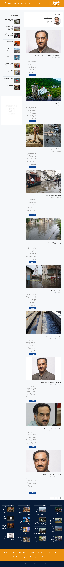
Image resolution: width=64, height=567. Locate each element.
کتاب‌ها (10, 3)
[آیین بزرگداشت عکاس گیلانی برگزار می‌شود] (10, 535)
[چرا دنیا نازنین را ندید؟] (17, 57)
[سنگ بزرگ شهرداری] (17, 80)
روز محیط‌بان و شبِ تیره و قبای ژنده (51, 382)
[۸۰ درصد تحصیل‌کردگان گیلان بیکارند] (42, 530)
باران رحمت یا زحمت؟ (55, 290)
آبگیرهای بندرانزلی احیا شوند (53, 195)
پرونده (23, 557)
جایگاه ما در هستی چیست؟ (53, 149)
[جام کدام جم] (43, 89)
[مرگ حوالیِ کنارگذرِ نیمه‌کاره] (17, 21)
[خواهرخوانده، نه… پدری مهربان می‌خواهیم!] (17, 28)
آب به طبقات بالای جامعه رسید (9, 34)
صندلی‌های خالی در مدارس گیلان (56, 514)
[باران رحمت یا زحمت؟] (43, 276)
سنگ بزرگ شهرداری (8, 78)
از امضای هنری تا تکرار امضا (8, 86)
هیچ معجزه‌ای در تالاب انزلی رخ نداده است (49, 428)
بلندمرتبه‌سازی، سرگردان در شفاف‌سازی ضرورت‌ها (48, 55)
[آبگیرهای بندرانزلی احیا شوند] (43, 181)
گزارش (36, 3)
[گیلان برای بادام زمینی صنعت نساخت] (42, 538)
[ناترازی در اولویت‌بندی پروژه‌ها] (43, 322)
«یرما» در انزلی (4, 517)
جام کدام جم (57, 103)
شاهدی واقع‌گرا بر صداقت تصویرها (9, 64)
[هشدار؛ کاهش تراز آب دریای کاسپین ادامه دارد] (17, 50)
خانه (40, 3)
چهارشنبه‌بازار (45, 557)
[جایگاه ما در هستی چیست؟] (43, 135)
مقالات (14, 3)
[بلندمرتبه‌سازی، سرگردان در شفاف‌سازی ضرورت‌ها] (43, 41)
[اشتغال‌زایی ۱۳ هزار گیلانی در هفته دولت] (42, 519)
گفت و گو (31, 3)
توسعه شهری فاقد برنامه (54, 243)
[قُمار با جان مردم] (17, 72)
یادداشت (26, 3)
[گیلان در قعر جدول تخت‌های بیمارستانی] (58, 520)
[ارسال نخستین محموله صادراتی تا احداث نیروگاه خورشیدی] (42, 509)
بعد (53, 498)
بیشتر (6, 4)
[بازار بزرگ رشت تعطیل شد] (26, 539)
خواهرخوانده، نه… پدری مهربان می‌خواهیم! (9, 28)
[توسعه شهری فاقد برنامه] (43, 229)
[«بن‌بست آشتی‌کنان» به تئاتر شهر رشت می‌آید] (10, 525)
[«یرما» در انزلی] (10, 518)
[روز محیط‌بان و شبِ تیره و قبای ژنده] (43, 368)
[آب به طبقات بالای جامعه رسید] (17, 35)
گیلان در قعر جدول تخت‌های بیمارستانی (52, 521)
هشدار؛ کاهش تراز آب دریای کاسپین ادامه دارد (8, 50)
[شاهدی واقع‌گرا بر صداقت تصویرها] (17, 65)
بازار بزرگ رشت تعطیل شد (20, 539)
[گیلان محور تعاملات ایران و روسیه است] (26, 529)
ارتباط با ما (14, 557)
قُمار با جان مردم (9, 71)
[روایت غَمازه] (17, 43)
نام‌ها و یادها (20, 3)
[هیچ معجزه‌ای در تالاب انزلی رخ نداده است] (43, 414)
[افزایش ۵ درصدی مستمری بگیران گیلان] (58, 538)
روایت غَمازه (10, 41)
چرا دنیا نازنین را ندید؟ (8, 56)
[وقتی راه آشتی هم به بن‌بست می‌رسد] (10, 509)
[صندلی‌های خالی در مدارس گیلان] (58, 509)
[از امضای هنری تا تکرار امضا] (17, 87)
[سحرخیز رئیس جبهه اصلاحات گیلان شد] (26, 509)
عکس (30, 557)
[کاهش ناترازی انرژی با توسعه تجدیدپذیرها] (58, 528)
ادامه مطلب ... (32, 75)
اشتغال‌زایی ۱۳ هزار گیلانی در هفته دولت (40, 523)
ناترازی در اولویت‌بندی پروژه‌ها (53, 336)
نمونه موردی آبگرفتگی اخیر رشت (52, 474)
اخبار (37, 557)
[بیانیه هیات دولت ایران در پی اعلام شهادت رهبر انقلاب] (26, 519)
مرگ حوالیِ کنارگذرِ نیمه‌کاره (9, 20)
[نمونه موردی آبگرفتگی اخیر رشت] (43, 461)
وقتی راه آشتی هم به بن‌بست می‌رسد (4, 510)
